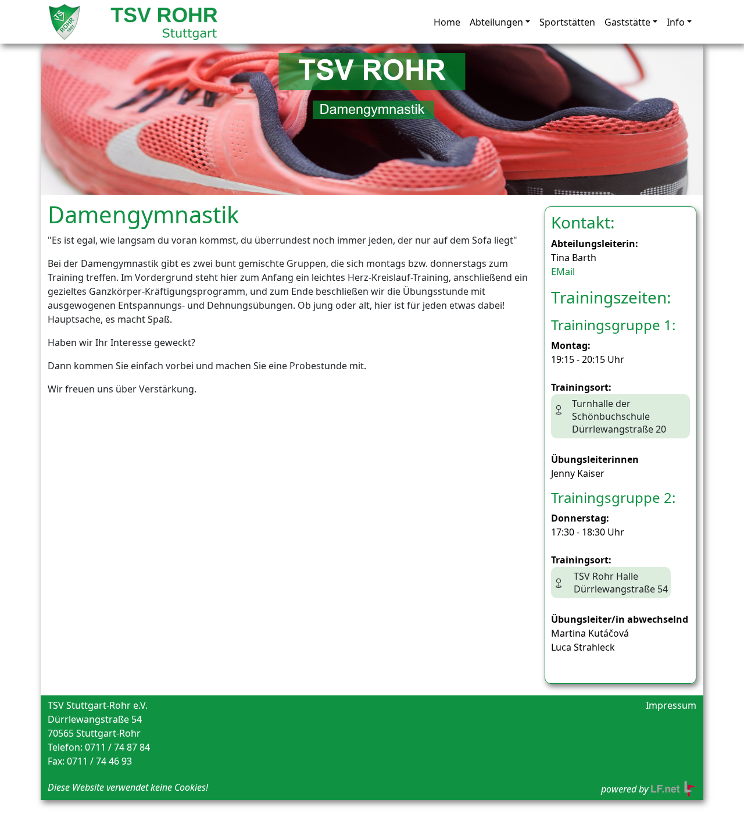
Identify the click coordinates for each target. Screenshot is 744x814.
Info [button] (676, 22)
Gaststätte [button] (627, 22)
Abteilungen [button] (496, 22)
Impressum (671, 705)
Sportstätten (567, 22)
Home (447, 22)
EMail (563, 271)
